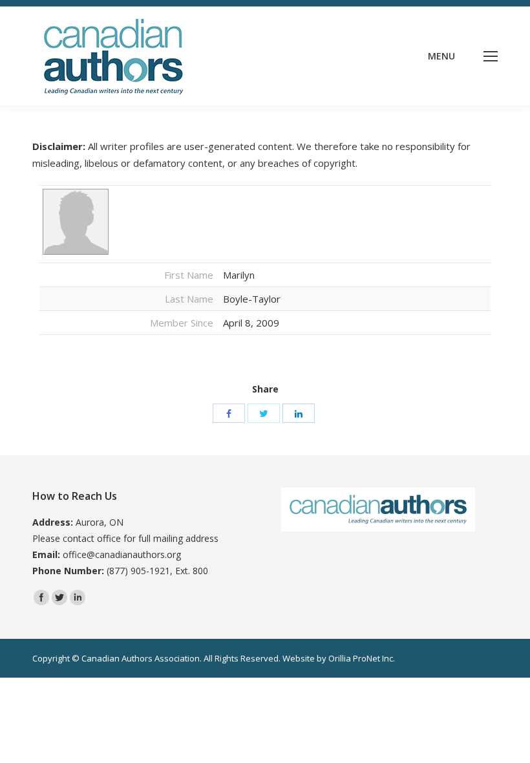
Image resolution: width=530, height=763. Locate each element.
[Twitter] (264, 413)
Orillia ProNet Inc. (361, 658)
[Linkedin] (77, 597)
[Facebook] (229, 413)
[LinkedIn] (298, 413)
